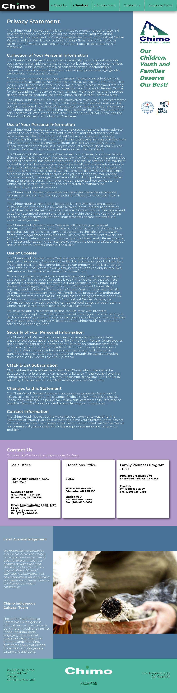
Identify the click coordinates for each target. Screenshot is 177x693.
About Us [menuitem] (60, 5)
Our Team (72, 455)
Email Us (125, 486)
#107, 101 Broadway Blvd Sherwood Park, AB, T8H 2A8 (139, 477)
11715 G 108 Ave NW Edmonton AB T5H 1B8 (80, 490)
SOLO (78, 496)
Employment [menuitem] (105, 5)
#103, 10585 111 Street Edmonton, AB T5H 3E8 (26, 496)
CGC (45, 505)
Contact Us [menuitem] (132, 5)
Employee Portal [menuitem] (160, 5)
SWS (16, 507)
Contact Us (89, 682)
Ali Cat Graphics (160, 675)
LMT (53, 505)
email (61, 423)
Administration (30, 505)
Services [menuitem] (81, 5)
